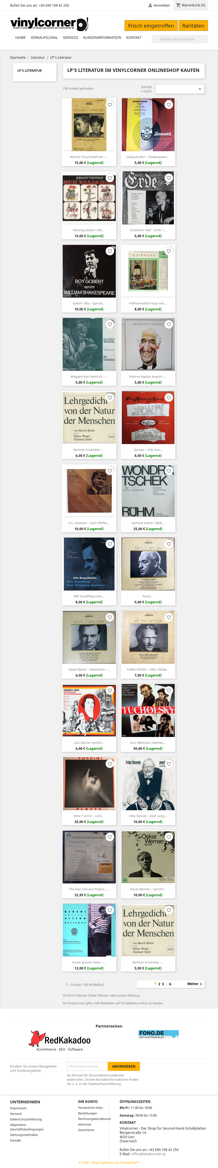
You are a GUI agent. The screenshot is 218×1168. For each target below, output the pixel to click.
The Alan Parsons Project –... (89, 889)
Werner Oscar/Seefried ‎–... (89, 157)
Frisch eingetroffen (151, 25)
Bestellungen (87, 1113)
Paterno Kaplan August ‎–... (148, 376)
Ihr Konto (88, 1101)
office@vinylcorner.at (148, 1154)
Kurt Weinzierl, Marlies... (148, 743)
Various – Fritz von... (148, 450)
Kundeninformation (102, 37)
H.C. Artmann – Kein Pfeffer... (89, 523)
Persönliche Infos (90, 1108)
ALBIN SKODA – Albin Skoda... (148, 669)
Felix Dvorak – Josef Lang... (148, 816)
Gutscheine (86, 1130)
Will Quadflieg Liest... (89, 596)
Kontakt (134, 37)
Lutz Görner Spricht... (89, 743)
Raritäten (193, 25)
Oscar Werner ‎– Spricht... (148, 889)
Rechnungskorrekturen (94, 1119)
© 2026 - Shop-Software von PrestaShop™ (109, 1162)
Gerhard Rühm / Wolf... (148, 523)
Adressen (85, 1124)
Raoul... (148, 596)
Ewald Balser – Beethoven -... (89, 669)
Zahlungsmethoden (24, 1135)
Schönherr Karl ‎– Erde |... (148, 230)
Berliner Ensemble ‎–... (148, 962)
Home (20, 37)
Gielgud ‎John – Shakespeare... (148, 157)
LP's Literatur (29, 70)
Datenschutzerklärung (26, 1119)
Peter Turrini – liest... (89, 816)
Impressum (18, 1108)
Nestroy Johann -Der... (89, 230)
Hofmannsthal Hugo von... (148, 303)
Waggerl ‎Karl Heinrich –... (89, 376)
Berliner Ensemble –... (89, 450)
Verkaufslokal (44, 37)
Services (70, 37)
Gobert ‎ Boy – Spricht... (89, 303)
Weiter (195, 984)
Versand (16, 1114)
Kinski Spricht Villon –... (89, 962)
